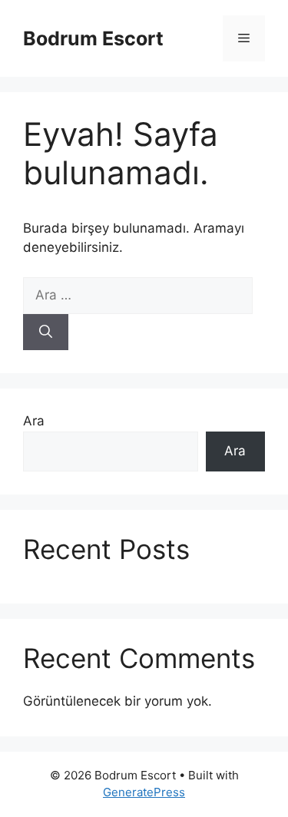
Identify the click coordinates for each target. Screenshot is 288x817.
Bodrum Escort (93, 38)
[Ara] (45, 332)
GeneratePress (144, 792)
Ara (34, 420)
